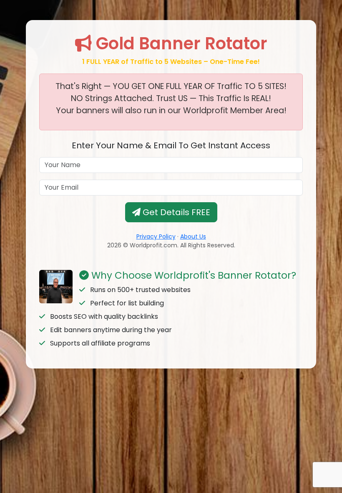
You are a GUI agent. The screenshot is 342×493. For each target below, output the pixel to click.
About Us (193, 236)
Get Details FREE (175, 212)
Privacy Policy (156, 236)
